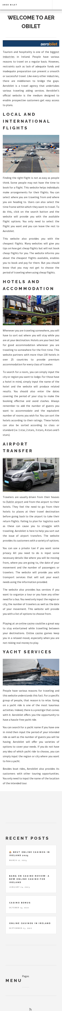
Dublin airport (14, 502)
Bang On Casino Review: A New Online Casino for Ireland (29, 879)
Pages (25, 976)
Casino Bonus (20, 902)
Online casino (34, 633)
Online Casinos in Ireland (30, 923)
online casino (27, 623)
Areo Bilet (10, 5)
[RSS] (30, 1009)
